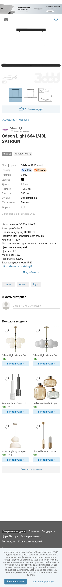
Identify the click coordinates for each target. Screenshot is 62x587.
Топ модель (9, 541)
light (35, 284)
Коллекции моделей (30, 541)
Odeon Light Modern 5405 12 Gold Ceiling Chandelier (15, 355)
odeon (22, 284)
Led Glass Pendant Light (45, 403)
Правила (34, 531)
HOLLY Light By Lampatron (15, 451)
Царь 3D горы (10, 536)
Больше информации (43, 581)
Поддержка (48, 531)
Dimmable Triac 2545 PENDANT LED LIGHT (46, 451)
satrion (8, 284)
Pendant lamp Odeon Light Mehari (15, 403)
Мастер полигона (31, 536)
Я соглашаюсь (15, 581)
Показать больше (31, 469)
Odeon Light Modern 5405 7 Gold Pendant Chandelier (46, 355)
